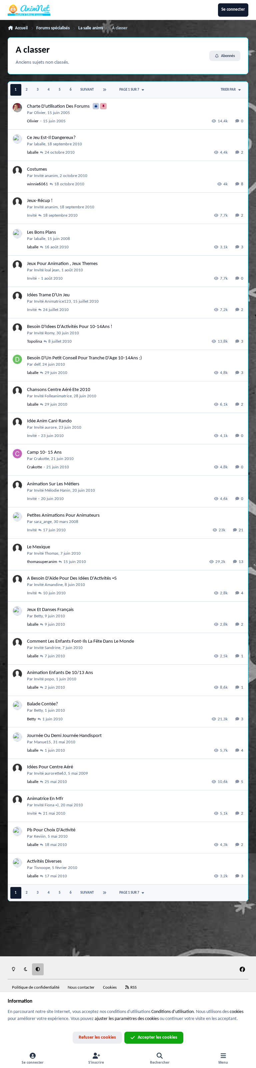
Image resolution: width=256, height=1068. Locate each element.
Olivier (39, 113)
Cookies (110, 988)
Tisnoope (42, 868)
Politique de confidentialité (35, 988)
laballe (39, 144)
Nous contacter (81, 988)
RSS (133, 988)
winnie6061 (37, 184)
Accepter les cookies (157, 1037)
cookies (236, 1011)
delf (37, 364)
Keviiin (40, 836)
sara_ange (43, 522)
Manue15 (42, 742)
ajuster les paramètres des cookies (127, 1018)
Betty (38, 616)
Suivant (87, 90)
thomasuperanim (42, 562)
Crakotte (41, 459)
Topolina (34, 341)
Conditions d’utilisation (172, 1011)
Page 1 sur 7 (129, 90)
